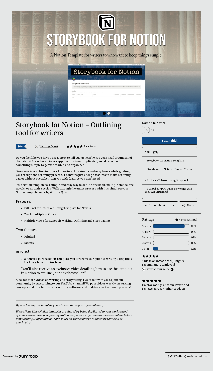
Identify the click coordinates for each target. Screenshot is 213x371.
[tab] (104, 113)
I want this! (169, 140)
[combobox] (160, 205)
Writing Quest (49, 146)
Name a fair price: (154, 122)
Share (190, 205)
